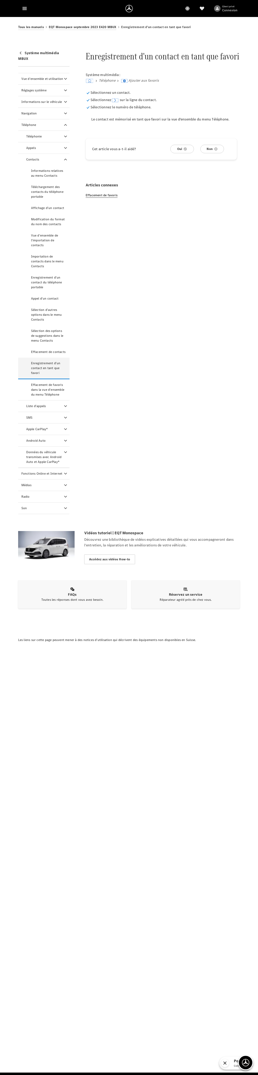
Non (210, 149)
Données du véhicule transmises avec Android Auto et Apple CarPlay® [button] (44, 457)
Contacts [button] (32, 159)
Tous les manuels (31, 27)
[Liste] (202, 8)
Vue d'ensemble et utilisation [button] (42, 79)
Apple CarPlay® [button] (37, 429)
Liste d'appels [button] (36, 406)
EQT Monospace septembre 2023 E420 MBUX (83, 27)
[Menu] (24, 8)
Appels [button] (31, 148)
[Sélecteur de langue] (187, 8)
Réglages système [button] (34, 90)
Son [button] (24, 508)
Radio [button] (25, 496)
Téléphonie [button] (34, 136)
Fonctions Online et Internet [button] (41, 473)
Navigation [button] (29, 113)
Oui (179, 149)
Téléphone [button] (28, 125)
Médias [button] (26, 485)
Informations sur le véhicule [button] (41, 102)
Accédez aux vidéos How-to (109, 559)
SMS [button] (29, 417)
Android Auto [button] (36, 440)
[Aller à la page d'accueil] (129, 8)
